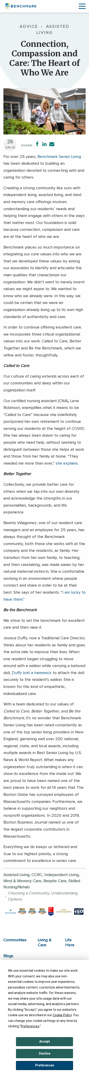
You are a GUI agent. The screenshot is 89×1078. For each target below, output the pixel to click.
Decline (44, 1053)
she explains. (67, 463)
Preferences (44, 1065)
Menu (82, 6)
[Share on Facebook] (37, 144)
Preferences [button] (30, 1026)
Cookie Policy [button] (62, 1015)
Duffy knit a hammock (32, 673)
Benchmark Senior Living (58, 157)
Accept (44, 1041)
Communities (14, 940)
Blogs (8, 956)
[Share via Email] (51, 144)
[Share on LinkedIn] (44, 144)
